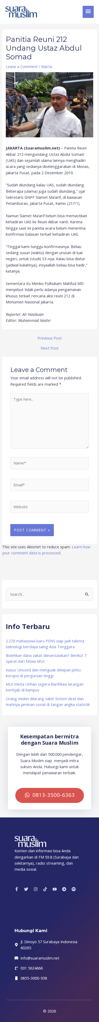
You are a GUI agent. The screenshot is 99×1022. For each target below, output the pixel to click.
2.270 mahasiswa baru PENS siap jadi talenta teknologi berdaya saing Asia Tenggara (45, 643)
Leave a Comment (22, 66)
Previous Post (49, 338)
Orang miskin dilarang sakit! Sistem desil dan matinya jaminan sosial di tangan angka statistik (48, 701)
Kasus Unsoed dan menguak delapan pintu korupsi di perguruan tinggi (43, 672)
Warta (46, 66)
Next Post (50, 348)
